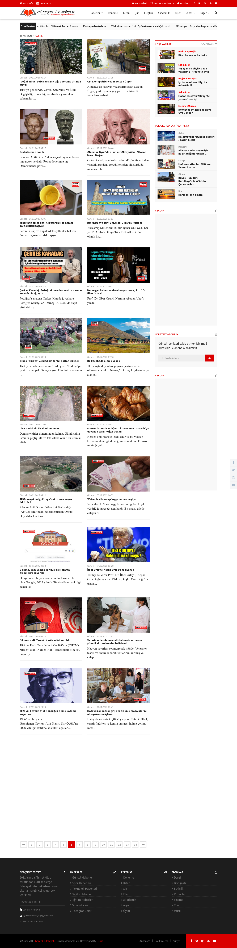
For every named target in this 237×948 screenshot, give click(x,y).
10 (103, 844)
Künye (176, 940)
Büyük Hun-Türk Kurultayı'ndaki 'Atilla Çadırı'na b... (192, 181)
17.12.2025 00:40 (105, 148)
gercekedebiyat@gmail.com (38, 915)
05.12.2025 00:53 (37, 565)
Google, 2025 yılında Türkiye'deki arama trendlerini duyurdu (45, 571)
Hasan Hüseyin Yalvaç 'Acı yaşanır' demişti (194, 97)
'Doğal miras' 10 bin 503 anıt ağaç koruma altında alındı (50, 83)
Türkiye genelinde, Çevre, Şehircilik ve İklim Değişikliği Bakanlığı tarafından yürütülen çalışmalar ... (48, 94)
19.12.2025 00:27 (37, 77)
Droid (100, 941)
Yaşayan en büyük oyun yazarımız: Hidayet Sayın (193, 70)
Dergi (177, 877)
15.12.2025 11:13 (105, 218)
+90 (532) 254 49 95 (33, 921)
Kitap (126, 13)
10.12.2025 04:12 (37, 495)
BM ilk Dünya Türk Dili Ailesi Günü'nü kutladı (114, 222)
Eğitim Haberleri (82, 900)
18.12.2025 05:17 (37, 148)
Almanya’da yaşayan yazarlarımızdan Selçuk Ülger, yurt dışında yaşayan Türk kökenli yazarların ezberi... (115, 90)
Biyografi (180, 883)
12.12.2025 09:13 (37, 357)
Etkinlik (179, 889)
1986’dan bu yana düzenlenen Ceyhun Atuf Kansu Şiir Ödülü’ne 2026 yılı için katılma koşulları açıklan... (49, 723)
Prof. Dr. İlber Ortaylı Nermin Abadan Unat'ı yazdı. (115, 300)
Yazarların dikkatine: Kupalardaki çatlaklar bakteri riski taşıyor (46, 224)
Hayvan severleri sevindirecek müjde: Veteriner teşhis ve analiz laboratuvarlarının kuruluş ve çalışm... (117, 652)
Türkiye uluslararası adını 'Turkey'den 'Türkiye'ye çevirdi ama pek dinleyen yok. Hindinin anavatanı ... (51, 370)
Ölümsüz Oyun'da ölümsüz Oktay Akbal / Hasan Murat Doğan (116, 153)
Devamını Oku (29, 902)
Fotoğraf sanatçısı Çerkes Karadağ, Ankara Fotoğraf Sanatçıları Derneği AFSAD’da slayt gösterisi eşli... (48, 302)
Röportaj (179, 894)
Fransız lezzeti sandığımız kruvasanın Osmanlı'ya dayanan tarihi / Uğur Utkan (118, 430)
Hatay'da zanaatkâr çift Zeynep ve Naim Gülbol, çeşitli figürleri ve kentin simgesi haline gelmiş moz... (117, 723)
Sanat (189, 13)
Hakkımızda (161, 940)
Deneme (113, 13)
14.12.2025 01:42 (37, 286)
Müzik (177, 911)
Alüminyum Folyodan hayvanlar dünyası (175, 26)
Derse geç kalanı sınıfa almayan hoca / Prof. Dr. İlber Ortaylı (116, 291)
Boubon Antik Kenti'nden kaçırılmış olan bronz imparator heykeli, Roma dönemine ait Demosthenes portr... (49, 161)
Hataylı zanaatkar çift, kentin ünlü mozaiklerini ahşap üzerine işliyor (116, 712)
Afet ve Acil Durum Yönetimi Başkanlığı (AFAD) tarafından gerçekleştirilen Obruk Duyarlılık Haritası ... (46, 511)
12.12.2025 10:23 (105, 286)
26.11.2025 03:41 (105, 707)
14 (135, 844)
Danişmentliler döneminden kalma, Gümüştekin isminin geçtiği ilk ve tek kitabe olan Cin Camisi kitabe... (50, 437)
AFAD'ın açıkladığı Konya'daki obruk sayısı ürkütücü (46, 500)
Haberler (95, 13)
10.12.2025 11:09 (37, 424)
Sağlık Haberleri (82, 894)
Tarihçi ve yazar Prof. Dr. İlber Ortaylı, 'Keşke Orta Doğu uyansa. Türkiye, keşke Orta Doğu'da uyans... (117, 579)
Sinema (178, 900)
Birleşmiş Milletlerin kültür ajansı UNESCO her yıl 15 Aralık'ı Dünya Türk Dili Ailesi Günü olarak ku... (117, 232)
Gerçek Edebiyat (44, 941)
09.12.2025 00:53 (105, 495)
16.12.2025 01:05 (37, 218)
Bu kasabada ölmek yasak (103, 361)
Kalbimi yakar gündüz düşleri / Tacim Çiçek (196, 138)
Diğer (203, 13)
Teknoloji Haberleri (84, 889)
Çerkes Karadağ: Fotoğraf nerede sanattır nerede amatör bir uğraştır (51, 291)
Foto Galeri (141, 3)
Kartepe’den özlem (71, 26)
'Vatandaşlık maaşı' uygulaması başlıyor (112, 499)
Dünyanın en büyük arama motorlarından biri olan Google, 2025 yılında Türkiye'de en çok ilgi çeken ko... (50, 582)
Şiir (137, 13)
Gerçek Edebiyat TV (164, 3)
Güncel (23, 77)
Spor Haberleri (81, 883)
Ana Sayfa (28, 3)
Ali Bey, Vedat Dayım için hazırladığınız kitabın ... (193, 152)
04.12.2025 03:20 (105, 565)
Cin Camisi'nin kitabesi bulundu (39, 428)
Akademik (164, 13)
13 (127, 844)
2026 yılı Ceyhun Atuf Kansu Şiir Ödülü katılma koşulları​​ (48, 712)
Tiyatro (178, 905)
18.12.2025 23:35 (105, 77)
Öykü (126, 911)
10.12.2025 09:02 (105, 424)
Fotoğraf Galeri (82, 911)
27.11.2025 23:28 (37, 707)
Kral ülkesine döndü (32, 152)
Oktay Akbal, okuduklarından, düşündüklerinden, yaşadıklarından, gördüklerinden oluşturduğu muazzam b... (118, 164)
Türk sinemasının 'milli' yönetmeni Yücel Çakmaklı (117, 26)
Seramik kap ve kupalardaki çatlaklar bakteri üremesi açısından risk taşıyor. (48, 233)
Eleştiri (148, 13)
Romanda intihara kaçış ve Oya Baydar (194, 111)
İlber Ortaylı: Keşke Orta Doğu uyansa (110, 569)
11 (111, 844)
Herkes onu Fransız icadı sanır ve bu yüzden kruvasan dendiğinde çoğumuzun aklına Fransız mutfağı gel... (117, 440)
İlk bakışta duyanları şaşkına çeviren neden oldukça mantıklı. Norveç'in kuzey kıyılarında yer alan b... (118, 370)
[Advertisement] (85, 784)
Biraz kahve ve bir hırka (192, 55)
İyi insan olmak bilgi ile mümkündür (192, 83)
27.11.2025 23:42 (105, 636)
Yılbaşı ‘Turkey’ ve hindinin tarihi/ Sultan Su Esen (49, 361)
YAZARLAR (208, 43)
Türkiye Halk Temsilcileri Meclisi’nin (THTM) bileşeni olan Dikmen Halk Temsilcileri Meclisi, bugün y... (50, 649)
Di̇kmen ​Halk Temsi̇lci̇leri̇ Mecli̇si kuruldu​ (45, 640)
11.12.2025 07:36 (105, 357)
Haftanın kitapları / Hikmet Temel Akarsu (195, 165)
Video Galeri (80, 905)
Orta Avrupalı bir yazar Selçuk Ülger (109, 81)
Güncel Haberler (82, 877)
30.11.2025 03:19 (37, 636)
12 (119, 844)
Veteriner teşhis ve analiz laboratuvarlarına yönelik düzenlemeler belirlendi (114, 641)
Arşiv (177, 13)
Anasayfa (27, 35)
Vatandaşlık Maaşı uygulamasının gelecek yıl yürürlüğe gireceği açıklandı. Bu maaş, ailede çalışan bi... (116, 508)
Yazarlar (184, 3)
